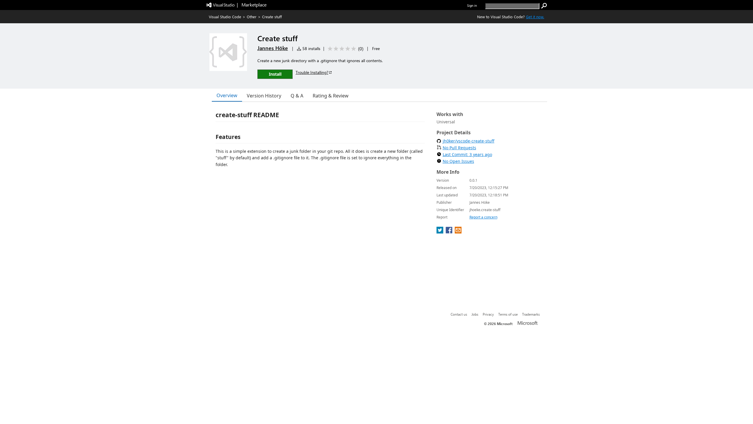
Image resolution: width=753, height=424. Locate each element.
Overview (226, 95)
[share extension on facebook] (449, 231)
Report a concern (483, 217)
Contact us (459, 314)
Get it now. (535, 16)
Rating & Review (331, 95)
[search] (544, 6)
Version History (264, 95)
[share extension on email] (458, 231)
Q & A (297, 95)
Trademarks (531, 314)
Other (251, 16)
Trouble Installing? (312, 72)
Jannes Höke (272, 48)
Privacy (488, 314)
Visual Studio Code (225, 16)
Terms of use (508, 314)
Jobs (475, 314)
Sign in (472, 5)
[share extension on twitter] (440, 231)
